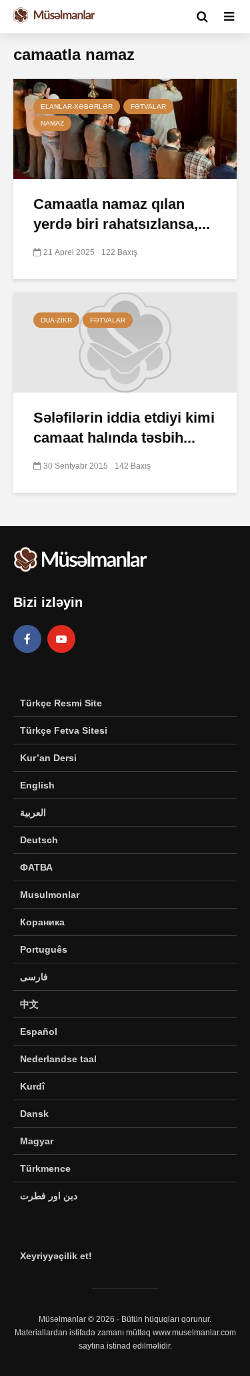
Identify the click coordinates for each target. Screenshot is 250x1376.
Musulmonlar (49, 894)
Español (38, 1031)
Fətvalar (148, 106)
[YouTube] (61, 639)
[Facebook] (27, 639)
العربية (33, 812)
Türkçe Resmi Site (61, 703)
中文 (29, 1004)
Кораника (42, 922)
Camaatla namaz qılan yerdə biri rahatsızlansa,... (121, 214)
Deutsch (39, 840)
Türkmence (45, 1168)
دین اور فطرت (48, 1195)
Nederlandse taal (58, 1059)
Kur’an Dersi (48, 757)
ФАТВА (36, 867)
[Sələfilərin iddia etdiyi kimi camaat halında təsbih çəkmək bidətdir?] (125, 341)
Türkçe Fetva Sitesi (63, 730)
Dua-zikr (56, 320)
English (37, 785)
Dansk (34, 1113)
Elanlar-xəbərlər (77, 106)
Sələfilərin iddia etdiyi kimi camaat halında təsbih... (124, 427)
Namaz (52, 123)
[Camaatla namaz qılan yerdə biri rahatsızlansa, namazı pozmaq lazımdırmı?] (125, 128)
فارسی (34, 976)
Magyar (36, 1141)
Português (43, 949)
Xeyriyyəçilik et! (56, 1255)
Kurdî (32, 1086)
